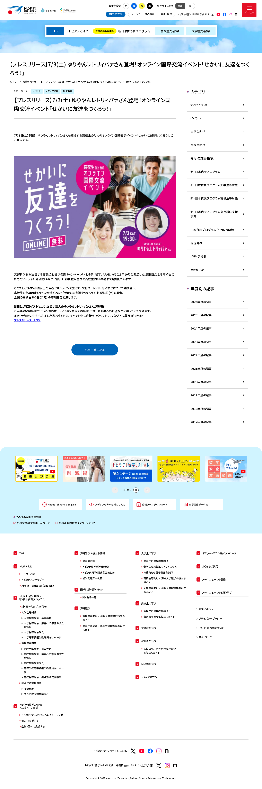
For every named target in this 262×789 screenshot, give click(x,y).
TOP (55, 31)
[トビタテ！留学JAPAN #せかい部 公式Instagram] (167, 765)
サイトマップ (205, 637)
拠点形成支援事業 (31, 683)
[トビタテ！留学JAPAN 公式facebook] (224, 14)
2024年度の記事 (201, 328)
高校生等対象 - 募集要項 (37, 649)
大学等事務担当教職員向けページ (42, 637)
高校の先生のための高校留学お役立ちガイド (159, 651)
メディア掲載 (199, 256)
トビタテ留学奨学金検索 (95, 566)
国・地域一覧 (89, 597)
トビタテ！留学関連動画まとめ (98, 572)
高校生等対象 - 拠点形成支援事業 (42, 677)
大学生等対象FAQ (34, 632)
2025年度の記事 (201, 315)
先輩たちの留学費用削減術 (158, 572)
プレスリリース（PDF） (27, 320)
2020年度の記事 (201, 382)
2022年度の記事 (201, 355)
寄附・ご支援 (115, 14)
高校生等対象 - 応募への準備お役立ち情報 (44, 656)
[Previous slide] (115, 490)
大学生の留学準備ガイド (156, 561)
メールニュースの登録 (143, 14)
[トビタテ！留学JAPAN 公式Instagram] (230, 14)
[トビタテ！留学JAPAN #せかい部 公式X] (158, 765)
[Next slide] (147, 490)
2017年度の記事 (201, 422)
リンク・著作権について (211, 628)
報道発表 (196, 243)
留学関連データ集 (92, 578)
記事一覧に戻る (95, 350)
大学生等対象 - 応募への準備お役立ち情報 (44, 625)
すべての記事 (199, 105)
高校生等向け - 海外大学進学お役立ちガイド (103, 618)
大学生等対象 (29, 612)
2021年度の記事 (201, 368)
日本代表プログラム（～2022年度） (212, 230)
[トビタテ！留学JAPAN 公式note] (236, 14)
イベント (196, 118)
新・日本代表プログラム (122, 31)
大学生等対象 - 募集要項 (37, 618)
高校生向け (198, 145)
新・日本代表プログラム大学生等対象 (214, 185)
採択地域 (29, 689)
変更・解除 (166, 14)
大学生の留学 (201, 31)
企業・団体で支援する (33, 726)
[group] (36, 469)
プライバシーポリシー (210, 618)
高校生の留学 (169, 31)
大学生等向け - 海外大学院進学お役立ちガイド (103, 628)
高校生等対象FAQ (34, 663)
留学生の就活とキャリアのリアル (161, 566)
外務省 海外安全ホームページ (32, 523)
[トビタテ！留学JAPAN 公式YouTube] (218, 14)
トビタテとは (28, 574)
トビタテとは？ (78, 31)
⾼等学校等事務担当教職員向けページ (44, 670)
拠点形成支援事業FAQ (36, 694)
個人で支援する (29, 721)
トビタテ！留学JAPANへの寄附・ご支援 (42, 715)
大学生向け (198, 131)
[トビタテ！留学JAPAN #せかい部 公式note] (175, 765)
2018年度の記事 (201, 409)
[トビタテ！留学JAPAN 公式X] (212, 14)
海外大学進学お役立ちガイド (159, 617)
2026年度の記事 (201, 302)
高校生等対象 (29, 643)
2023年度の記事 (201, 342)
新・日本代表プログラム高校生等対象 (214, 198)
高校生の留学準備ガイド (156, 611)
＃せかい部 (197, 270)
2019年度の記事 (201, 395)
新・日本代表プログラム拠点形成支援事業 (214, 214)
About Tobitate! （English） (37, 585)
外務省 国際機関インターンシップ (75, 523)
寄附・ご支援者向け (203, 158)
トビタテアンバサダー (32, 580)
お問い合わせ (206, 609)
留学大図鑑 (88, 561)
